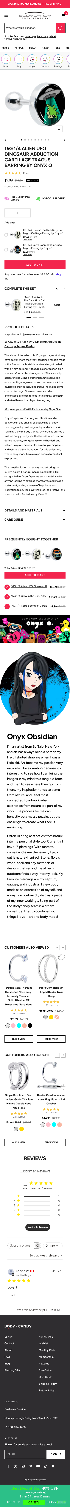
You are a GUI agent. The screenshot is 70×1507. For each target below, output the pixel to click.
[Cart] (64, 15)
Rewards (44, 1363)
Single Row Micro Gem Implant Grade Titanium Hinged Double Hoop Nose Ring (19, 1101)
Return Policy (47, 1390)
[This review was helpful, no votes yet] (52, 1310)
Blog (7, 1363)
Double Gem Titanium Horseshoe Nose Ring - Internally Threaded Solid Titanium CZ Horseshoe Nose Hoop (19, 996)
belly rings (42, 36)
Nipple (19, 47)
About (8, 1350)
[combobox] (46, 1255)
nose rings (30, 36)
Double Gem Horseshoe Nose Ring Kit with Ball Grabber (51, 1099)
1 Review (26, 173)
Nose (5, 47)
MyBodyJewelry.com (35, 1479)
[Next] (64, 140)
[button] (57, 947)
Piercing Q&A (12, 1370)
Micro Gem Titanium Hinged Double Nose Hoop (51, 992)
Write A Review (38, 1227)
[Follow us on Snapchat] (53, 1466)
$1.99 (45, 47)
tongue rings (11, 38)
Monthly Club (47, 1350)
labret (52, 36)
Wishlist (43, 1343)
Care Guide (45, 1377)
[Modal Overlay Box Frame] (35, 1496)
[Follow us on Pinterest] (30, 1466)
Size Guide (45, 1370)
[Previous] (6, 140)
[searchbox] (21, 1245)
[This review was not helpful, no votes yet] (58, 1310)
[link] (7, 1025)
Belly (33, 47)
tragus (23, 38)
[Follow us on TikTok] (45, 1466)
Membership (46, 1356)
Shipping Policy (48, 1383)
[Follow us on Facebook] (8, 1466)
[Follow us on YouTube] (38, 1466)
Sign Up (56, 1454)
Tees (57, 47)
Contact (9, 1343)
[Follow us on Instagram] (23, 1466)
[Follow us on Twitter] (15, 1466)
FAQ (7, 1356)
